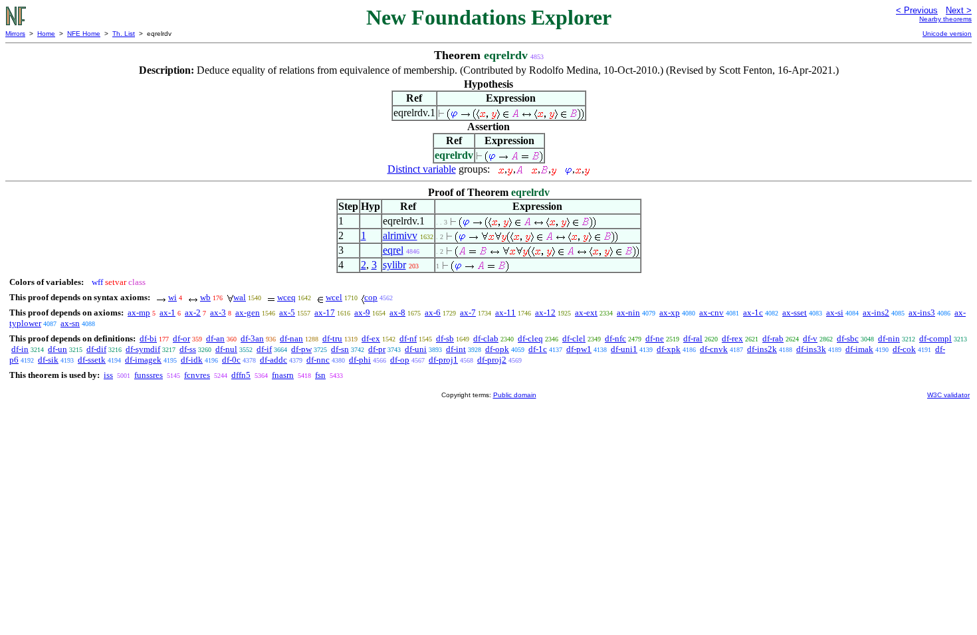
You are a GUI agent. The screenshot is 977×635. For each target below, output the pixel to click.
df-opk (497, 349)
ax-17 (324, 313)
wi (172, 297)
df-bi (148, 338)
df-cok (904, 349)
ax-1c (753, 313)
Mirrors (15, 33)
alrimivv (400, 235)
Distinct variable (421, 169)
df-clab (485, 338)
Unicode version (947, 33)
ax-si (834, 313)
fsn (320, 375)
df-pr (376, 349)
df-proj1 (443, 360)
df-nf (408, 338)
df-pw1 (579, 349)
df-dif (96, 349)
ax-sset (794, 313)
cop (371, 297)
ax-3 (218, 313)
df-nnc (318, 360)
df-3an (252, 338)
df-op (399, 360)
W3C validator (948, 395)
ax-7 (468, 313)
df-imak (859, 349)
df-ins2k (762, 349)
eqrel (393, 250)
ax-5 (287, 313)
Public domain (514, 395)
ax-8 (397, 313)
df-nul (226, 349)
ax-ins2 (876, 313)
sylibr (394, 264)
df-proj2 (491, 360)
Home (46, 33)
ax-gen (247, 313)
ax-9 (362, 313)
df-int (456, 349)
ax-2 (193, 313)
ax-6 (433, 313)
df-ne (654, 338)
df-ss (187, 349)
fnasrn (283, 375)
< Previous (917, 10)
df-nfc (615, 338)
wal (239, 297)
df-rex (732, 338)
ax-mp (139, 313)
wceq (286, 297)
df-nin (889, 338)
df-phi (360, 360)
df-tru (332, 338)
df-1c (537, 349)
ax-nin (628, 313)
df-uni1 (624, 349)
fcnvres (197, 375)
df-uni (416, 349)
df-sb (445, 338)
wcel (334, 297)
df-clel (574, 338)
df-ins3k (811, 349)
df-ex (371, 338)
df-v (810, 338)
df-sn (340, 349)
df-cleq (530, 338)
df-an (215, 338)
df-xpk (669, 349)
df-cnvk (714, 349)
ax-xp (669, 313)
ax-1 (167, 313)
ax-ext (586, 313)
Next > (959, 10)
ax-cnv (711, 313)
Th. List (123, 33)
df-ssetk (92, 360)
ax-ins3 (922, 313)
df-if (264, 349)
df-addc (273, 360)
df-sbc (848, 338)
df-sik (48, 360)
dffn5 (241, 375)
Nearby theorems (945, 19)
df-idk (192, 360)
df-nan (291, 338)
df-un (57, 349)
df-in (20, 349)
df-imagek (143, 360)
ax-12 (545, 313)
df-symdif (143, 349)
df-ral (693, 338)
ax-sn (70, 323)
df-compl (935, 338)
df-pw (301, 349)
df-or (181, 338)
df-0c (231, 360)
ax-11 (505, 313)
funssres (148, 375)
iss (108, 375)
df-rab (773, 338)
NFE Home (83, 33)
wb (205, 297)
